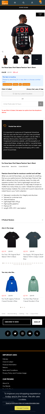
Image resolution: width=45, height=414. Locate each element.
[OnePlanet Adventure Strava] (37, 333)
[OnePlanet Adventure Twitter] (15, 333)
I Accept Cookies (22, 408)
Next (41, 249)
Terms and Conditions (10, 370)
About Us (6, 383)
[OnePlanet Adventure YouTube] (30, 333)
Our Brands (6, 386)
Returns (5, 367)
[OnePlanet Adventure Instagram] (22, 333)
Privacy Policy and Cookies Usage (14, 373)
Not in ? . (17, 108)
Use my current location (23, 94)
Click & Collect (8, 362)
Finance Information (9, 365)
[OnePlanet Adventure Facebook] (8, 333)
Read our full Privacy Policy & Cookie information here (22, 403)
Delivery (5, 359)
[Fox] (40, 14)
